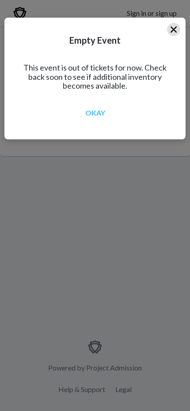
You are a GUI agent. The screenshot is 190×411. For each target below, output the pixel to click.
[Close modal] (174, 29)
